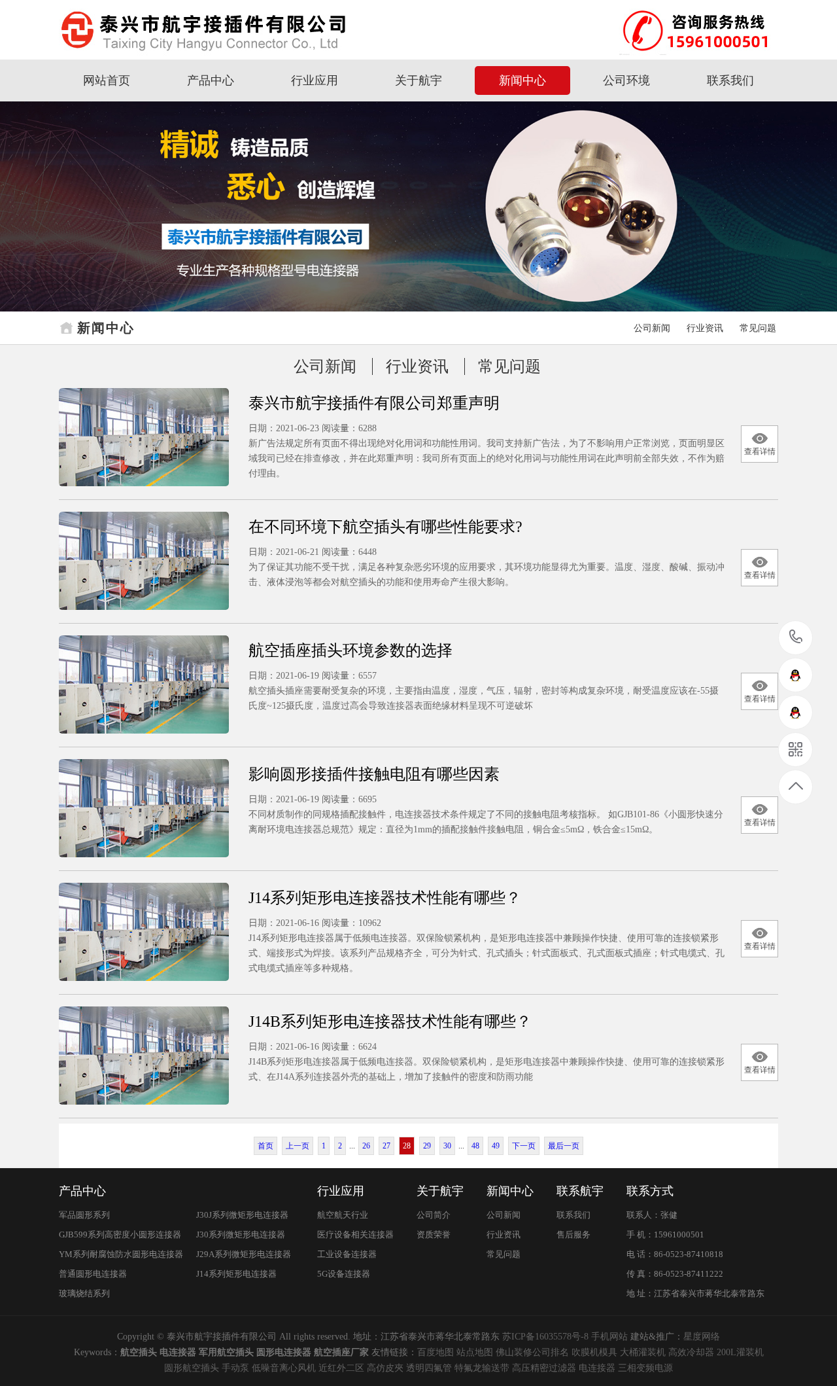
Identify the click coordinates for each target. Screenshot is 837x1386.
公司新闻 (652, 328)
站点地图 (474, 1352)
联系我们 (730, 80)
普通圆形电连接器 (93, 1274)
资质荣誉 (434, 1234)
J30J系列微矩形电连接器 (242, 1215)
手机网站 (609, 1337)
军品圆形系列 (84, 1215)
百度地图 (435, 1352)
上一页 (297, 1145)
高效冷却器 (691, 1352)
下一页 (524, 1145)
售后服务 (573, 1234)
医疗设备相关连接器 (355, 1234)
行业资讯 (705, 328)
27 (386, 1145)
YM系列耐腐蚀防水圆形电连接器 (121, 1254)
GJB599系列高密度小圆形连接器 (120, 1234)
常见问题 (758, 328)
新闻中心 (522, 80)
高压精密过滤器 (544, 1368)
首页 (265, 1145)
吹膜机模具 (594, 1352)
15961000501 (796, 637)
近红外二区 (341, 1368)
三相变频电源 (645, 1368)
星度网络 (701, 1337)
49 (496, 1145)
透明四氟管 (429, 1368)
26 (366, 1145)
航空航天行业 (342, 1215)
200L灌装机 (740, 1352)
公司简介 (434, 1215)
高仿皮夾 (385, 1368)
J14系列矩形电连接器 (236, 1274)
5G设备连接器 (343, 1274)
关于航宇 (418, 80)
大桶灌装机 (643, 1352)
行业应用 (314, 80)
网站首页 (106, 80)
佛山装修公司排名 (532, 1352)
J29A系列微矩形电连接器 (243, 1254)
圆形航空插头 (191, 1368)
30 (447, 1145)
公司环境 (626, 80)
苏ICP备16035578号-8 (545, 1337)
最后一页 (563, 1145)
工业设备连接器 (347, 1254)
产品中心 (210, 80)
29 (427, 1145)
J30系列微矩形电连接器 (240, 1234)
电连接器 (597, 1368)
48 (475, 1145)
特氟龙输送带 (481, 1368)
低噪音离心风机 (284, 1368)
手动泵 (235, 1368)
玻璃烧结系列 (84, 1293)
